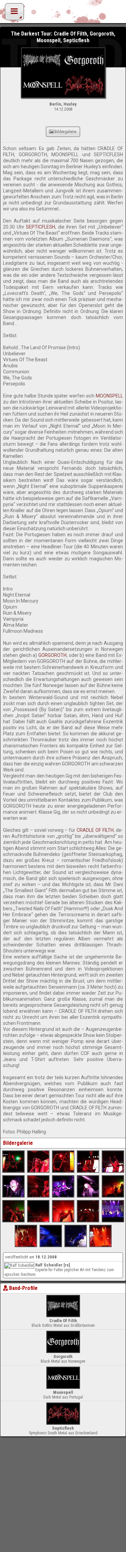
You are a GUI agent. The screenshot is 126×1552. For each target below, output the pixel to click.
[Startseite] (63, 13)
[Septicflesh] (13, 1171)
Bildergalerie (65, 131)
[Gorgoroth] (113, 1195)
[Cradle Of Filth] (113, 1220)
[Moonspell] (13, 1195)
